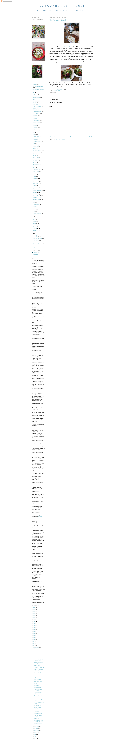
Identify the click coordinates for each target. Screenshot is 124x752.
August (36, 732)
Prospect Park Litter (37, 213)
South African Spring (37, 238)
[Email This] (50, 92)
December (36, 647)
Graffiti (34, 155)
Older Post (91, 136)
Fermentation (35, 130)
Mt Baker (35, 185)
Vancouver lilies (37, 650)
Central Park (35, 109)
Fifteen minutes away (38, 648)
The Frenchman (36, 252)
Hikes (34, 167)
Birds (34, 92)
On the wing (36, 685)
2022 (34, 615)
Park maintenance (36, 204)
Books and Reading (37, 95)
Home (32, 13)
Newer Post (52, 136)
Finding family (37, 656)
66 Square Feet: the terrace (38, 89)
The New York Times (40, 352)
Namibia (34, 188)
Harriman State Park (37, 165)
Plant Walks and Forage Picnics (50, 13)
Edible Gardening (36, 122)
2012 (34, 635)
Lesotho (34, 174)
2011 (34, 637)
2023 (34, 613)
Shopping (35, 235)
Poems (34, 209)
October (36, 728)
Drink (34, 116)
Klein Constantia (37, 679)
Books (40, 13)
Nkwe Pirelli (35, 201)
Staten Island (35, 242)
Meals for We (35, 183)
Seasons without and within (38, 232)
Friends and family (37, 141)
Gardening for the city (37, 150)
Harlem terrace (36, 164)
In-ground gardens (36, 169)
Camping (35, 102)
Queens (34, 221)
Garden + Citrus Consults (65, 13)
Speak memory (36, 240)
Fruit (34, 143)
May (35, 738)
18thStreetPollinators (37, 82)
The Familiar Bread (57, 20)
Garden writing (36, 146)
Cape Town (55, 90)
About (35, 13)
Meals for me (35, 181)
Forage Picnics (36, 136)
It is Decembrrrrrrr (38, 723)
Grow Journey (36, 157)
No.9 (34, 202)
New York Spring (36, 195)
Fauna (34, 129)
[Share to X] (53, 92)
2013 (34, 633)
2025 (34, 609)
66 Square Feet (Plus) (62, 5)
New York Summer (37, 197)
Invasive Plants (36, 171)
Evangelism (35, 127)
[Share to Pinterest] (55, 92)
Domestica (35, 115)
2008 (34, 643)
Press (34, 211)
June (35, 736)
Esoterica (35, 125)
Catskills (34, 108)
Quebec (34, 219)
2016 (34, 627)
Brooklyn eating (37, 705)
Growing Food (36, 160)
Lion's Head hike (37, 654)
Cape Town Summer (37, 106)
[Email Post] (65, 89)
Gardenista (35, 153)
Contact (81, 13)
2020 (34, 619)
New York (35, 192)
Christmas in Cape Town (39, 667)
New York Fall (36, 194)
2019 (34, 621)
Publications (75, 13)
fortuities (39, 329)
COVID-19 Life (36, 113)
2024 (34, 611)
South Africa (35, 236)
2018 (34, 623)
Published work (36, 218)
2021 (34, 617)
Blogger (64, 748)
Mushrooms (35, 186)
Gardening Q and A (37, 152)
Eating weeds (35, 118)
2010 (34, 639)
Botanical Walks (36, 97)
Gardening (35, 148)
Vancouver (35, 247)
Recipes (34, 223)
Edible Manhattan (36, 123)
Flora (34, 132)
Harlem (34, 162)
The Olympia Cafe (68, 46)
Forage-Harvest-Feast (37, 137)
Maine (34, 180)
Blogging (35, 94)
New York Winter (36, 199)
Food (34, 134)
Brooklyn (35, 101)
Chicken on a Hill (37, 687)
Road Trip (35, 224)
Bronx (34, 99)
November (36, 726)
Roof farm (35, 228)
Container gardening (37, 111)
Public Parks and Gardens (38, 215)
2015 (34, 629)
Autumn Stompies (38, 713)
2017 (34, 625)
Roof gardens (35, 230)
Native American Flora (37, 190)
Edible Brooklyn (36, 120)
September (36, 730)
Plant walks (35, 208)
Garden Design (36, 144)
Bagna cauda (37, 718)
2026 (34, 607)
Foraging (35, 139)
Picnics (34, 206)
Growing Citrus (36, 158)
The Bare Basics (37, 665)
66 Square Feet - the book (38, 86)
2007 (34, 645)
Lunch (59, 90)
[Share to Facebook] (54, 92)
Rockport (35, 226)
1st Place (35, 84)
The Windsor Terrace (37, 243)
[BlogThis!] (51, 92)
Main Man (35, 178)
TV (33, 245)
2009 (34, 641)
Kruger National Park (37, 173)
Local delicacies (37, 652)
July (35, 734)
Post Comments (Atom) (60, 139)
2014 (34, 631)
